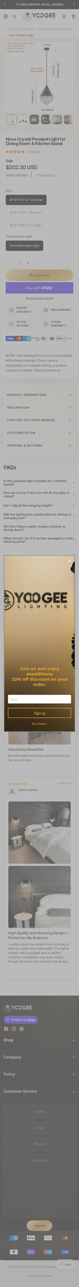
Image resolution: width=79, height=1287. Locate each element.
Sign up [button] (39, 713)
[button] (69, 560)
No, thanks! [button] (39, 723)
